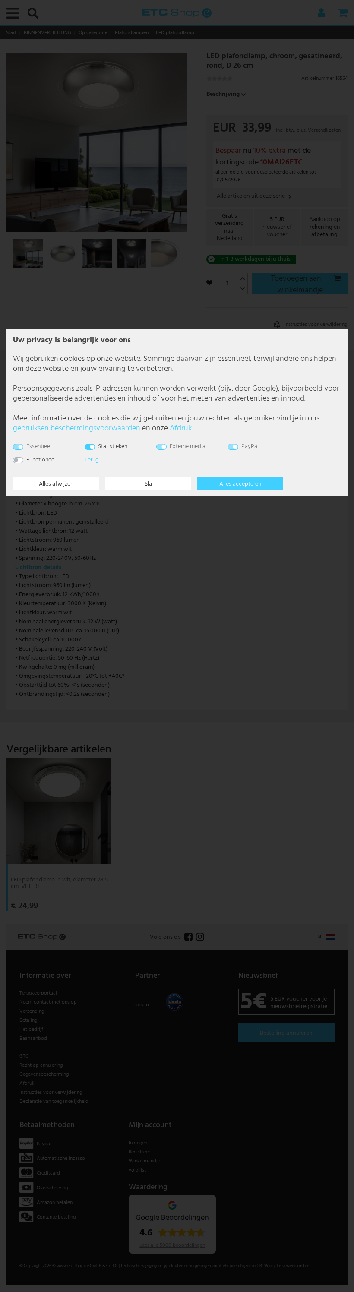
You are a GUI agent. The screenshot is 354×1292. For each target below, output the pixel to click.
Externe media (187, 446)
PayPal (250, 446)
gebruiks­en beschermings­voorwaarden (76, 428)
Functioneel (41, 459)
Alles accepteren (240, 484)
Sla (148, 484)
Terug (92, 459)
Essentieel (38, 446)
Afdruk (181, 428)
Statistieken (112, 446)
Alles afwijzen (56, 484)
